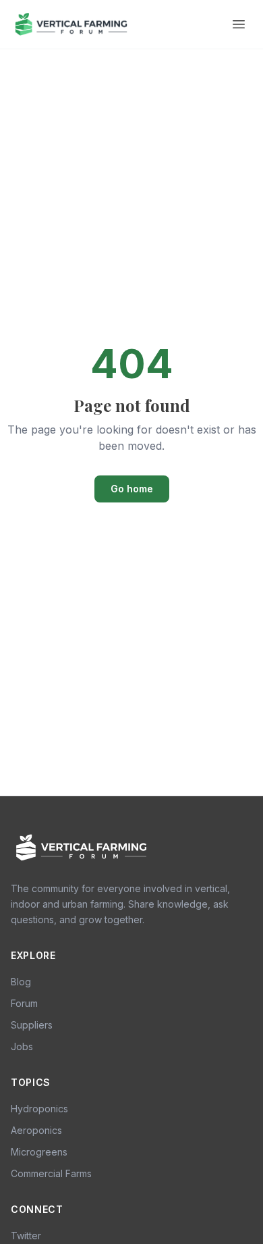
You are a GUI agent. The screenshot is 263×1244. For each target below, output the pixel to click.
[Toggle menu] (238, 24)
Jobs (22, 1046)
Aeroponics (36, 1130)
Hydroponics (39, 1108)
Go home (132, 488)
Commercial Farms (51, 1173)
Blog (21, 981)
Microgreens (39, 1152)
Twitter (26, 1235)
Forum (24, 1003)
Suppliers (32, 1025)
